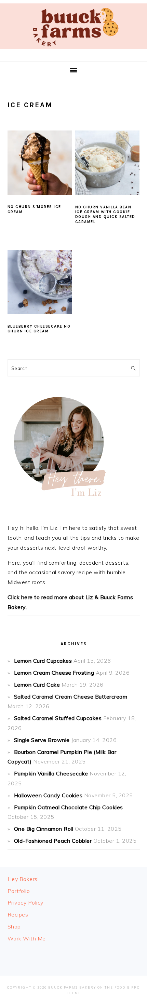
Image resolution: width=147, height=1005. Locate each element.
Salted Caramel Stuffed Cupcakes (58, 718)
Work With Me (27, 938)
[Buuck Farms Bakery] (73, 50)
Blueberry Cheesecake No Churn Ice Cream (39, 328)
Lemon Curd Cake (37, 684)
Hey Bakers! (23, 879)
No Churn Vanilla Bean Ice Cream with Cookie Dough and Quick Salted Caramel (105, 214)
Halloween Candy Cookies (48, 795)
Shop (14, 926)
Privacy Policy (25, 902)
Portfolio (19, 890)
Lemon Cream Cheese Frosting (54, 672)
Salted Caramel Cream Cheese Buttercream (71, 696)
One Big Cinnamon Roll (44, 828)
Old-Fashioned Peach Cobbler (53, 840)
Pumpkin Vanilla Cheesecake (51, 773)
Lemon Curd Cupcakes (43, 660)
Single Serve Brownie (42, 739)
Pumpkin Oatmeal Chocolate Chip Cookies (68, 807)
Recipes (18, 914)
